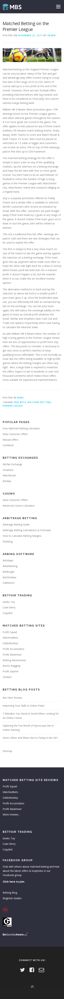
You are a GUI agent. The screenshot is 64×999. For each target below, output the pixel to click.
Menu (58, 6)
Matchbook (9, 475)
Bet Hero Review (12, 697)
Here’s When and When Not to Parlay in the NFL (30, 737)
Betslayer (8, 560)
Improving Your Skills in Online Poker (24, 705)
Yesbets (7, 677)
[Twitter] (22, 969)
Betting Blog (10, 892)
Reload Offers (10, 439)
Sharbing (8, 541)
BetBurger (9, 571)
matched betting (39, 402)
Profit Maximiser (12, 654)
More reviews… (11, 814)
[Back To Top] (32, 986)
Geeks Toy (9, 602)
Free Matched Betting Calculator (21, 428)
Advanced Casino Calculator (19, 505)
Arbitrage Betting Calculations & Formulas (27, 530)
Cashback (8, 445)
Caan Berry (9, 607)
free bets (20, 402)
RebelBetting (10, 566)
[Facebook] (32, 969)
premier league (13, 405)
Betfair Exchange (12, 464)
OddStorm (9, 582)
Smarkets (8, 470)
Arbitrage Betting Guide (16, 524)
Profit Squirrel (10, 671)
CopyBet (8, 613)
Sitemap (7, 751)
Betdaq (7, 481)
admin (51, 35)
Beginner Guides (12, 898)
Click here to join (13, 881)
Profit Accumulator (13, 649)
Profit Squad (10, 632)
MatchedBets (10, 637)
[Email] (41, 969)
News (20, 397)
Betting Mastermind (14, 660)
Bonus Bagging (11, 665)
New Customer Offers (15, 434)
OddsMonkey (10, 643)
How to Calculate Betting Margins (22, 535)
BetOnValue (9, 577)
